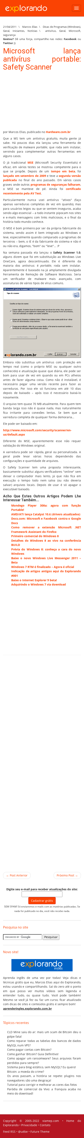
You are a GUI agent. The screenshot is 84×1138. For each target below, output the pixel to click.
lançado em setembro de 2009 (24, 176)
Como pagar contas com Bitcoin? (29, 1049)
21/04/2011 (10, 27)
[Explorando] (26, 6)
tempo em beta (63, 171)
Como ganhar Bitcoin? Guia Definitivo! (33, 1054)
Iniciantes (18, 31)
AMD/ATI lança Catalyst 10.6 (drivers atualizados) (45, 514)
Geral (6, 31)
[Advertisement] (33, 100)
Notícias (32, 31)
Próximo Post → (67, 875)
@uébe (23, 1132)
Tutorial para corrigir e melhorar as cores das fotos (42, 1085)
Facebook (70, 39)
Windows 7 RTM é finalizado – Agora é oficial (42, 567)
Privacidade (29, 1125)
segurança (9, 35)
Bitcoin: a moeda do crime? (25, 1072)
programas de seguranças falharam (56, 184)
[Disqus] (42, 714)
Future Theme (40, 1132)
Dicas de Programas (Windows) (61, 27)
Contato (45, 1125)
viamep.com (50, 1121)
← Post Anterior (17, 875)
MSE (30, 162)
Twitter (8, 43)
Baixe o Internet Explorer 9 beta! (34, 580)
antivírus (50, 31)
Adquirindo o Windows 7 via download (38, 584)
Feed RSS (9, 1132)
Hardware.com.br (58, 132)
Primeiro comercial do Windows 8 (35, 536)
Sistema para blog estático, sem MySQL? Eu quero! (41, 1067)
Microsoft (74, 31)
